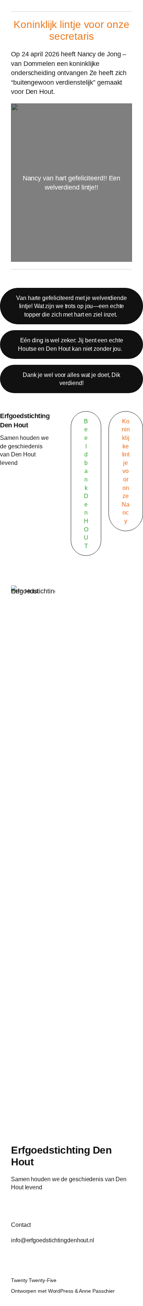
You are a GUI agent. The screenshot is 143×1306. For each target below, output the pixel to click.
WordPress (60, 1291)
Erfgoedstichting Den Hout (61, 1156)
